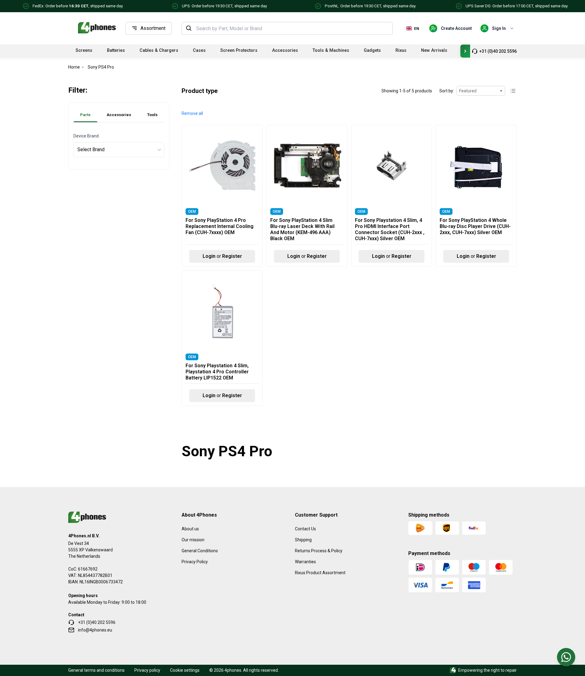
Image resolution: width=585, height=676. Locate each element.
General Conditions (200, 550)
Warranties (305, 561)
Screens (84, 50)
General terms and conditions (96, 670)
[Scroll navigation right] (465, 51)
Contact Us (305, 528)
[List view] (513, 91)
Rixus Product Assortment (320, 572)
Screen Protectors (238, 50)
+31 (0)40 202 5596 (498, 51)
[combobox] (292, 28)
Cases (199, 50)
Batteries (116, 50)
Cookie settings (185, 670)
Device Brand (86, 135)
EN (416, 28)
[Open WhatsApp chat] (566, 657)
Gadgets (372, 50)
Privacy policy (147, 670)
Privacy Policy (195, 561)
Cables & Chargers (159, 50)
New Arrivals (434, 50)
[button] (192, 113)
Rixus (400, 50)
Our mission (193, 539)
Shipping (303, 539)
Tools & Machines (331, 50)
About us (190, 528)
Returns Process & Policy (318, 550)
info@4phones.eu (95, 630)
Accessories (285, 50)
